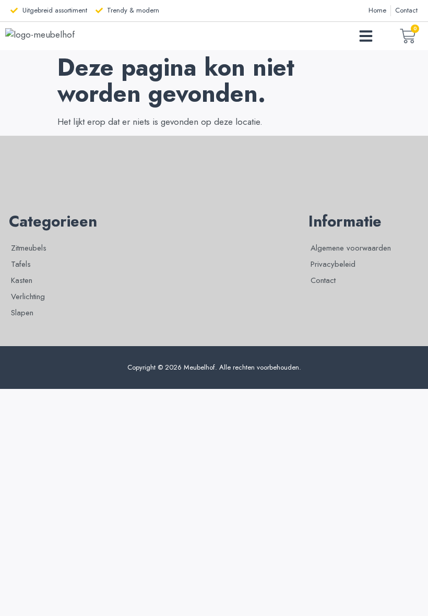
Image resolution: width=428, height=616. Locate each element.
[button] (366, 36)
